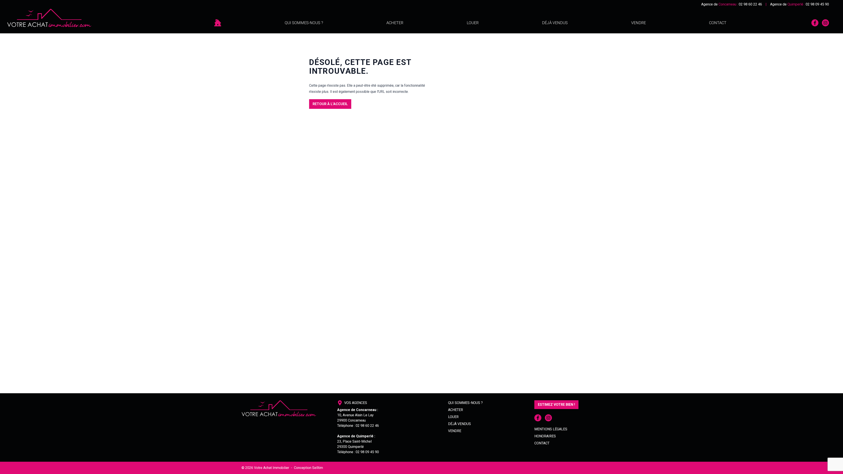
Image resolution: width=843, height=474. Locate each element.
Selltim (317, 468)
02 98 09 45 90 (817, 4)
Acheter (394, 22)
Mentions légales (550, 429)
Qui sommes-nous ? (304, 22)
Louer (473, 22)
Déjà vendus (555, 22)
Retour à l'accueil (330, 104)
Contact (717, 22)
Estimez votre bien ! (556, 404)
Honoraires (545, 436)
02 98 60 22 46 (750, 4)
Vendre (638, 22)
